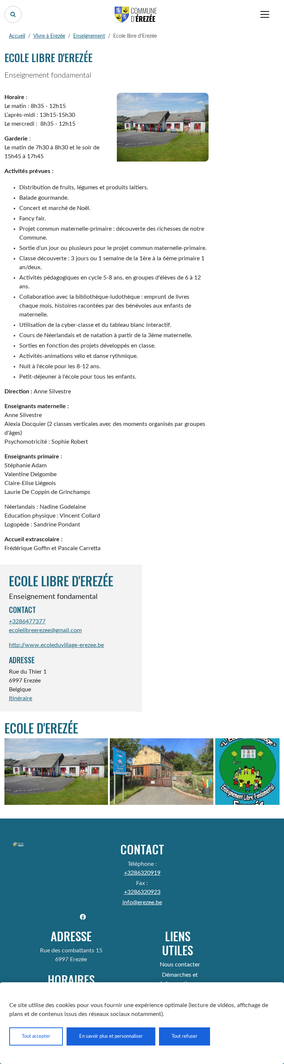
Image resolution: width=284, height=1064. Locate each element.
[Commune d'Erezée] (136, 14)
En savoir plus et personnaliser (111, 1036)
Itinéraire (20, 698)
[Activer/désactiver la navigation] (264, 14)
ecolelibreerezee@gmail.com (45, 630)
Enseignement (89, 36)
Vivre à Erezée (49, 36)
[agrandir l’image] (56, 771)
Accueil (17, 36)
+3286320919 (142, 873)
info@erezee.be (142, 902)
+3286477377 (27, 621)
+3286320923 (142, 892)
